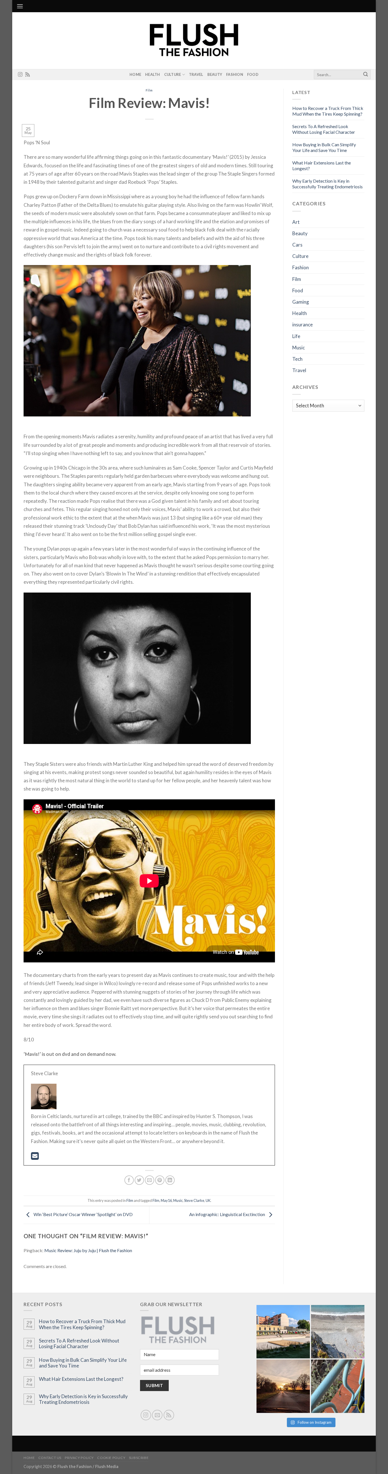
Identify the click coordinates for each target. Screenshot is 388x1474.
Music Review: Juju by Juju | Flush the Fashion (88, 1250)
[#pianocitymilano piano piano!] (283, 1331)
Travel (196, 74)
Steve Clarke (194, 1200)
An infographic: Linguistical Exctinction (227, 1214)
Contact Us (49, 1458)
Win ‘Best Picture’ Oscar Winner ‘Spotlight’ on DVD (83, 1214)
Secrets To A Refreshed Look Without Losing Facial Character (323, 129)
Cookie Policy (111, 1458)
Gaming (300, 302)
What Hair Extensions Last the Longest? (81, 1379)
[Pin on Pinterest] (159, 1180)
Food (252, 74)
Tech (297, 359)
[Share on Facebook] (129, 1180)
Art (296, 222)
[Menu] (19, 6)
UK (208, 1200)
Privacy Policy (79, 1458)
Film (149, 90)
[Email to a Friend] (149, 1180)
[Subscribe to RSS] (27, 74)
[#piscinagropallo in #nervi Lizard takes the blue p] (337, 1386)
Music (178, 1200)
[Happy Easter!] (283, 1386)
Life (296, 336)
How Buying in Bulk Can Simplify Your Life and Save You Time (324, 147)
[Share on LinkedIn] (170, 1180)
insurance (302, 325)
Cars (297, 245)
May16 (166, 1200)
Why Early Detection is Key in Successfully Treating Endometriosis (327, 183)
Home (135, 74)
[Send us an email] (157, 1415)
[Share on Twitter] (139, 1180)
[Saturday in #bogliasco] (337, 1331)
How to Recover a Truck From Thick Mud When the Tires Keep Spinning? (327, 110)
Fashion (234, 74)
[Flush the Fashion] (194, 41)
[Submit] (365, 75)
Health (152, 74)
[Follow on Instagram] (20, 74)
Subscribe (139, 1458)
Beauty (214, 74)
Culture (172, 74)
